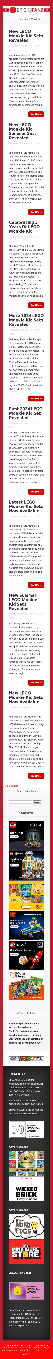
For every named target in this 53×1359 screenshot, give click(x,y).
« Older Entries (10, 785)
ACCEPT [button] (26, 1354)
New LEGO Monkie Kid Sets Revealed (26, 36)
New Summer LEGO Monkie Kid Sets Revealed (23, 602)
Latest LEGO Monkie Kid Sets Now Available (26, 506)
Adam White (26, 46)
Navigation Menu (28, 19)
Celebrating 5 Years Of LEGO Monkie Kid (24, 227)
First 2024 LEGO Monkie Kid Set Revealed (26, 413)
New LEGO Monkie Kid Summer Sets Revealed (23, 131)
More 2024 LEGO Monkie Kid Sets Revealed (26, 320)
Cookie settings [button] (40, 1350)
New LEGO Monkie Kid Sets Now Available (26, 697)
